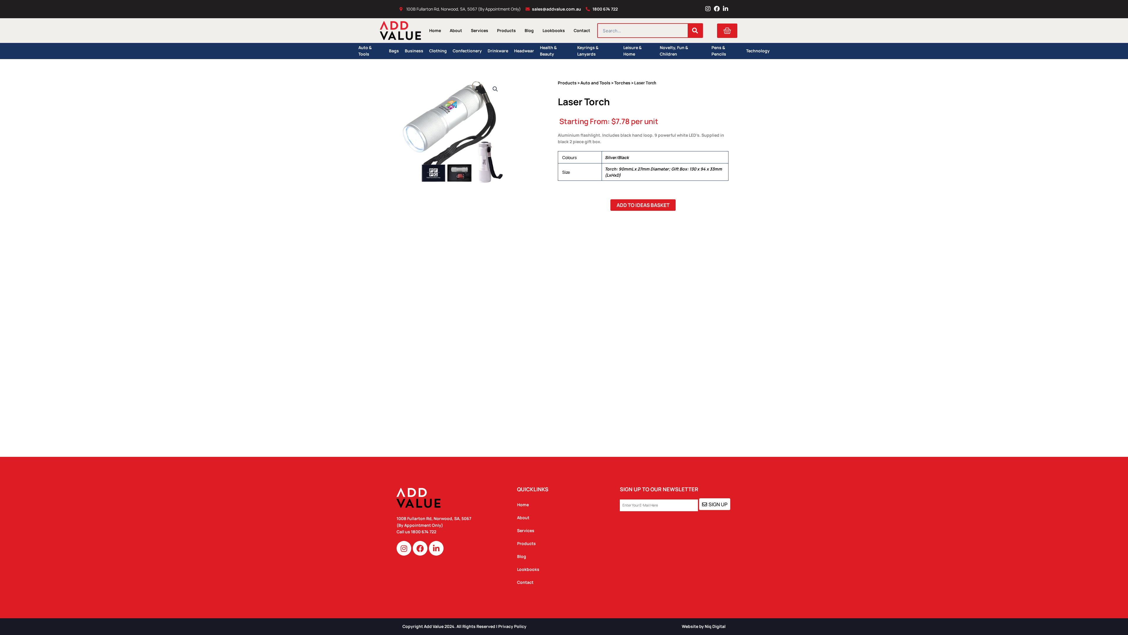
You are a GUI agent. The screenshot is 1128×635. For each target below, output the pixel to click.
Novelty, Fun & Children (674, 51)
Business (414, 51)
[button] (495, 89)
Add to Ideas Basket (643, 205)
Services (479, 30)
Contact (582, 30)
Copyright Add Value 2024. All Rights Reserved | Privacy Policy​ (464, 626)
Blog (529, 30)
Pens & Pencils (718, 51)
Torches (622, 83)
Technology (758, 51)
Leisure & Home (632, 51)
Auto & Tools (365, 51)
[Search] (695, 30)
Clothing (438, 51)
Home (435, 30)
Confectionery (467, 51)
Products (506, 30)
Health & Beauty (548, 51)
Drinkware (498, 51)
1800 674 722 (424, 531)
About (456, 30)
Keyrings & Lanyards (587, 51)
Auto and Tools (595, 83)
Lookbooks (554, 30)
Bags (394, 51)
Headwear (524, 51)
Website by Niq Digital (704, 626)
